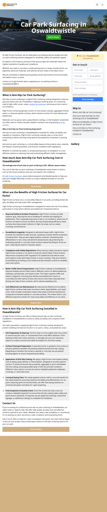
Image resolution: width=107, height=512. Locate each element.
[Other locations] (97, 5)
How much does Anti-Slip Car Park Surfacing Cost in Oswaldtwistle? (86, 117)
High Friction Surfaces (13, 176)
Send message (88, 99)
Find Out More (36, 429)
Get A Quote (36, 186)
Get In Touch (53, 37)
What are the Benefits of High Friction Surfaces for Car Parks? (88, 123)
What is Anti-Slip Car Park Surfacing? (87, 112)
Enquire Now (36, 303)
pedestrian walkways (37, 104)
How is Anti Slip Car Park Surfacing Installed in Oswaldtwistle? (86, 129)
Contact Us (36, 89)
